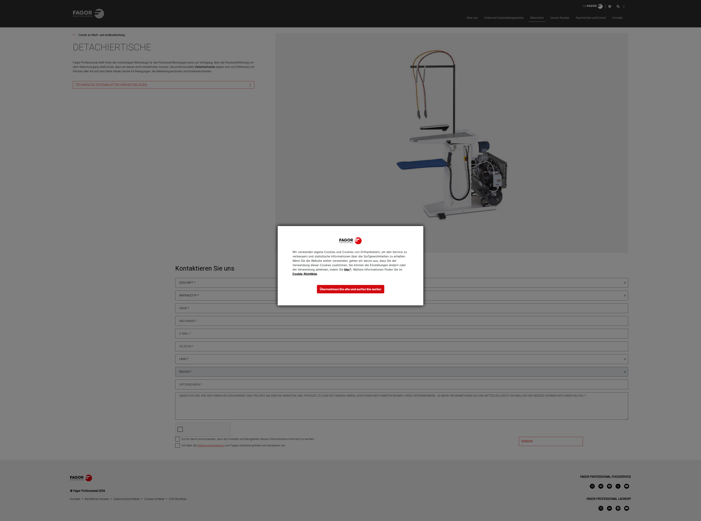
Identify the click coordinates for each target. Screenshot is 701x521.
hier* (347, 269)
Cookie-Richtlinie (304, 274)
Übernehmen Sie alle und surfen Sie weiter (350, 289)
